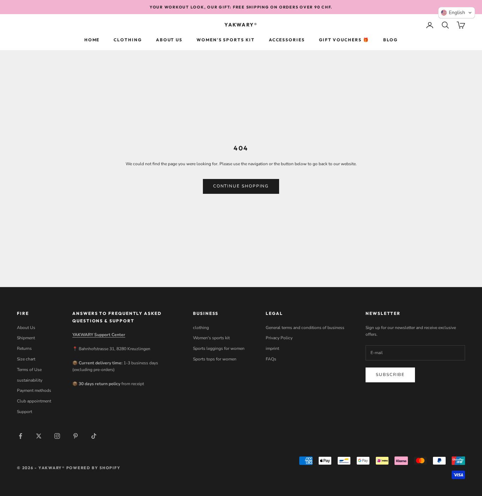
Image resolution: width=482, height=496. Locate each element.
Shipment (26, 338)
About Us (169, 39)
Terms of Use (29, 369)
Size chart (26, 359)
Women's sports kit (226, 39)
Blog (390, 39)
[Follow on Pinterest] (75, 436)
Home (92, 39)
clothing (127, 39)
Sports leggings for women (219, 348)
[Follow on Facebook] (20, 436)
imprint (272, 348)
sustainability (29, 380)
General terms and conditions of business (305, 327)
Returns (24, 348)
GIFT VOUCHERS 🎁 (344, 39)
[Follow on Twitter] (38, 436)
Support (24, 411)
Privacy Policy (279, 338)
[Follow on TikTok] (93, 436)
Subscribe (390, 374)
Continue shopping (241, 186)
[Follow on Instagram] (57, 436)
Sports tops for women (214, 359)
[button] (456, 12)
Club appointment (34, 401)
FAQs (271, 359)
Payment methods (34, 390)
